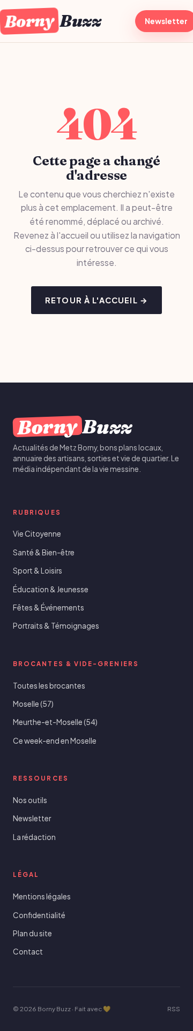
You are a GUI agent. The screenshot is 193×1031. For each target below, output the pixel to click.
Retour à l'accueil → (96, 300)
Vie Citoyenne (37, 533)
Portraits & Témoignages (56, 625)
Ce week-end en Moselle (54, 740)
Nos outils (30, 800)
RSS (173, 1009)
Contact (28, 951)
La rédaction (34, 837)
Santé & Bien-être (44, 552)
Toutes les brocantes (49, 685)
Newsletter (32, 818)
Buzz (52, 21)
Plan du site (32, 933)
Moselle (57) (33, 703)
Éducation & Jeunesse (50, 589)
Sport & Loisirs (37, 570)
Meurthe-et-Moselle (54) (55, 722)
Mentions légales (42, 896)
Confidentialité (39, 915)
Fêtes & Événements (48, 607)
